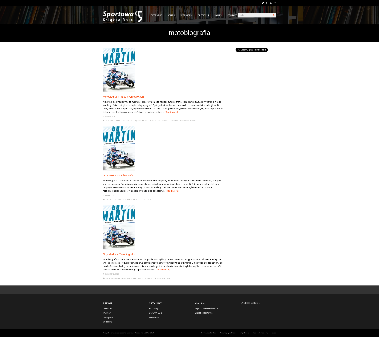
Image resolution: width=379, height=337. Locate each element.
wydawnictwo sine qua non (183, 120)
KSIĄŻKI (171, 15)
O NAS (218, 15)
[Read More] (171, 111)
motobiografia (149, 120)
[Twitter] (263, 3)
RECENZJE (156, 15)
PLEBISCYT (203, 15)
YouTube (107, 321)
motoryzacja (164, 120)
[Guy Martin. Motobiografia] (119, 170)
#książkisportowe (204, 312)
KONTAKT (232, 15)
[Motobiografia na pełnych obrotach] (119, 91)
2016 (108, 278)
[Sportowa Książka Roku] (124, 21)
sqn (168, 278)
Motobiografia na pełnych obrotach (123, 96)
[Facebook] (267, 3)
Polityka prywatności (228, 333)
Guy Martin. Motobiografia (118, 175)
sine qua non (159, 278)
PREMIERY (186, 15)
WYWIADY (154, 317)
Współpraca (244, 333)
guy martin (127, 120)
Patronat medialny (260, 333)
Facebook (108, 308)
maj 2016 (137, 120)
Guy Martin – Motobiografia (119, 254)
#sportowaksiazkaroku (206, 308)
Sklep (274, 333)
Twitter (107, 312)
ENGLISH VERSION (250, 302)
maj (134, 278)
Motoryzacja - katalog (143, 199)
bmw (118, 120)
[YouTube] (271, 3)
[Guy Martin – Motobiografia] (119, 248)
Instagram (108, 317)
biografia (110, 120)
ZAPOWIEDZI (156, 312)
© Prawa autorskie (208, 333)
